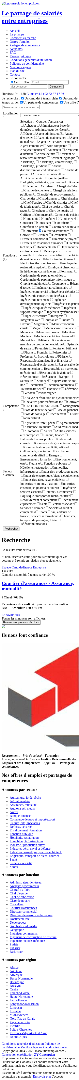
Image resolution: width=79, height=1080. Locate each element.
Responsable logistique (54, 372)
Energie (54, 455)
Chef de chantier (56, 202)
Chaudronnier (48, 198)
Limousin (16, 1007)
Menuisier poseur (48, 332)
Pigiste (28, 352)
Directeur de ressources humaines (31, 915)
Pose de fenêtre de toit (38, 410)
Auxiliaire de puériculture (48, 174)
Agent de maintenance (51, 137)
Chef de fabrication (22, 897)
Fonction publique (55, 463)
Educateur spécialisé (49, 255)
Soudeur (42, 380)
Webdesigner (47, 393)
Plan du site (17, 71)
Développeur (52, 251)
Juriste (66, 320)
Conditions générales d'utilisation (31, 60)
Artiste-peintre (46, 154)
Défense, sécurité (21, 826)
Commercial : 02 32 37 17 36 (45, 93)
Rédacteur (49, 376)
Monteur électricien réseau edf (54, 336)
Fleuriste (34, 463)
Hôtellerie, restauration (24, 837)
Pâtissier (63, 356)
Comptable (31, 218)
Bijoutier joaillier (57, 178)
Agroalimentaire (20, 801)
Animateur (54, 150)
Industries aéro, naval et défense (44, 479)
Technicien (36, 385)
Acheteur (30, 125)
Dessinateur (59, 235)
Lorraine (15, 1011)
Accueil (15, 30)
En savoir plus (11, 614)
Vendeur (29, 393)
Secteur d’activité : (9, 473)
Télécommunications (33, 524)
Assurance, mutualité (37, 427)
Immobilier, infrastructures (26, 841)
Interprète (57, 316)
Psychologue (46, 356)
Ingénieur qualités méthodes (42, 308)
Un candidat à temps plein (41, 98)
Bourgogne (17, 982)
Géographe (59, 283)
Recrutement (58, 414)
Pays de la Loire (20, 1022)
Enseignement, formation (26, 830)
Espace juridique (20, 56)
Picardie (15, 1026)
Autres (48, 431)
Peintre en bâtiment (64, 348)
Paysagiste (41, 348)
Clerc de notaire (59, 210)
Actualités (16, 49)
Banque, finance (53, 435)
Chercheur (38, 210)
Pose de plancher (67, 410)
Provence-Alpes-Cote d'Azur (28, 1033)
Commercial (43, 214)
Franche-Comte (20, 993)
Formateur (67, 271)
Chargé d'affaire (67, 186)
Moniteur (69, 332)
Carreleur (47, 186)
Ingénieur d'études (63, 291)
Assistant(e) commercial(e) (56, 162)
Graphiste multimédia (23, 926)
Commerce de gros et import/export (32, 819)
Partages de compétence (25, 45)
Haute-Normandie (21, 996)
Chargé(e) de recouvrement (54, 194)
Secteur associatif (62, 504)
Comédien (49, 218)
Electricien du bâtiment (59, 259)
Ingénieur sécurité (35, 316)
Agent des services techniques (57, 141)
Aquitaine (16, 971)
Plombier (42, 352)
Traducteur (53, 389)
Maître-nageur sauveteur (60, 328)
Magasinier (41, 324)
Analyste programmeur (24, 886)
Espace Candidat (12, 567)
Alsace (14, 967)
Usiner (74, 414)
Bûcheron (30, 186)
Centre (14, 989)
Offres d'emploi (20, 41)
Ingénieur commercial (23, 933)
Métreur (44, 340)
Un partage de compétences (41, 102)
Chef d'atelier (69, 198)
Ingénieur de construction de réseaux (33, 937)
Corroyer (73, 402)
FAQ (13, 52)
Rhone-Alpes (18, 1036)
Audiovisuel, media (22, 808)
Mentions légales (20, 67)
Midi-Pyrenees (19, 1015)
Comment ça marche (23, 38)
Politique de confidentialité (27, 63)
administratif (32, 418)
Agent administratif (48, 133)
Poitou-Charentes (21, 1029)
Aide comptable (57, 145)
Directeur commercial (23, 911)
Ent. (27, 82)
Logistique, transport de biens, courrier (34, 856)
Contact (15, 74)
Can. (17, 82)
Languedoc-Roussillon (24, 1004)
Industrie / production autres (60, 471)
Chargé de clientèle (36, 190)
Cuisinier (42, 235)
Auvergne (16, 974)
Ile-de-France (18, 1000)
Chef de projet (51, 206)
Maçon (36, 328)
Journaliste (51, 320)
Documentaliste (47, 247)
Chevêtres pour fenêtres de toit (43, 402)
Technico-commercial (61, 385)
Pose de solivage (35, 414)
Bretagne (15, 985)
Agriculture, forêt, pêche (40, 423)
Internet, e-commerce (59, 492)
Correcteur (31, 231)
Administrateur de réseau (51, 129)
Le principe (17, 34)
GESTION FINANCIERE (41, 406)
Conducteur (67, 218)
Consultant (44, 222)
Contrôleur (62, 222)
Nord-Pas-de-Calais (22, 1018)
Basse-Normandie (21, 978)
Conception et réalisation (28, 1054)
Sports (43, 512)
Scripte (64, 376)
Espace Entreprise (34, 567)
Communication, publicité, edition (46, 447)
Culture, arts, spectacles (25, 823)
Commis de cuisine (67, 214)
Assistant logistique (62, 158)
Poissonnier (59, 352)
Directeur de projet (64, 239)
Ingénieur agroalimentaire (51, 287)
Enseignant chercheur (61, 267)
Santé (43, 504)
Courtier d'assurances (55, 231)
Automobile (32, 431)
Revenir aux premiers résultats (21, 622)
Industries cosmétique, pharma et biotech (36, 852)
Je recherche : (11, 98)
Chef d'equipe (33, 202)
